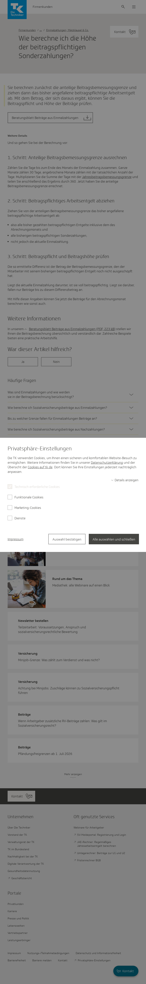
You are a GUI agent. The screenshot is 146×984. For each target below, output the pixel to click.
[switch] (124, 480)
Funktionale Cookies (28, 497)
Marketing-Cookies (27, 508)
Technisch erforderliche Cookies (37, 487)
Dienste (19, 518)
